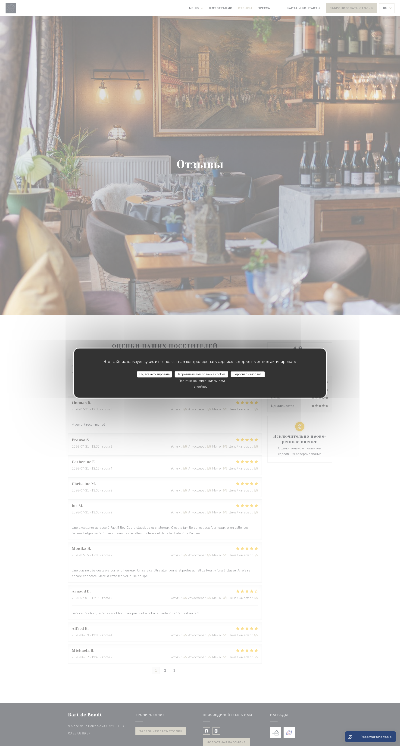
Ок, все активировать (154, 374)
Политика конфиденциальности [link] (201, 381)
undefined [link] (200, 387)
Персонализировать (247, 374)
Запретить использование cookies (201, 374)
